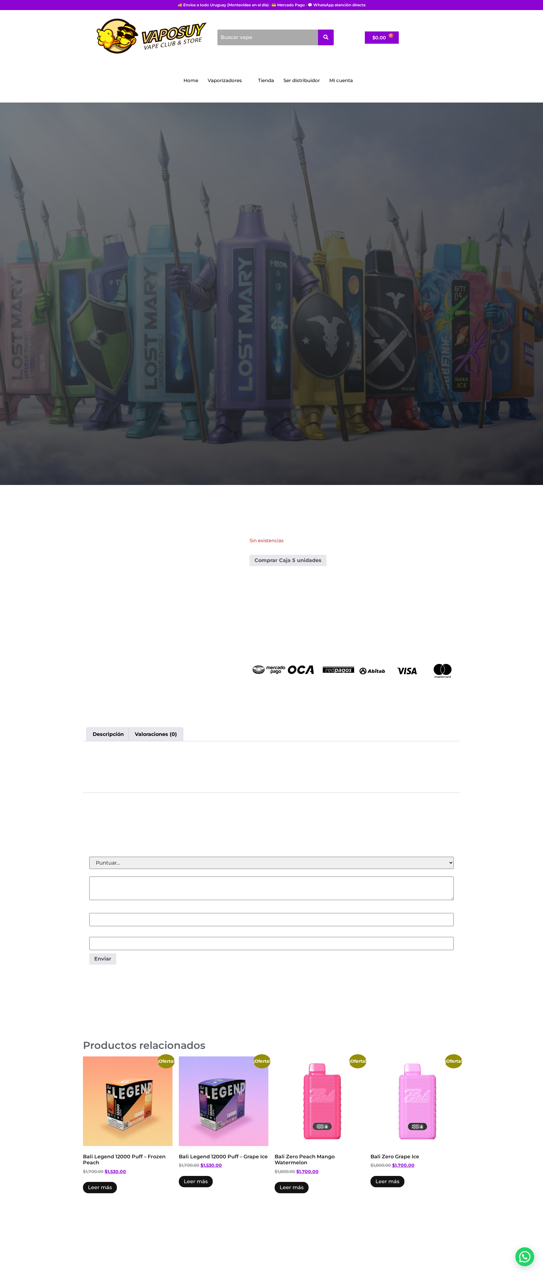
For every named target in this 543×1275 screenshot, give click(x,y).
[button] (524, 1256)
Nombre (101, 909)
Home (191, 80)
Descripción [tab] (108, 734)
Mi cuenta (341, 80)
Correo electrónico (114, 933)
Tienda (266, 80)
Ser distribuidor (301, 80)
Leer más (100, 1187)
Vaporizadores (225, 80)
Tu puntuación (109, 853)
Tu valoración (107, 873)
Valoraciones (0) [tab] (156, 734)
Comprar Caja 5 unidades (288, 560)
